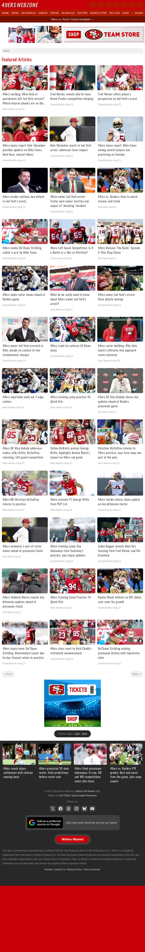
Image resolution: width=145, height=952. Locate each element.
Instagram (76, 809)
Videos (43, 13)
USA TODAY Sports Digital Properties (78, 795)
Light (77, 733)
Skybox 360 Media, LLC (88, 791)
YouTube (92, 809)
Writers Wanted (72, 839)
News (15, 13)
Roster (83, 13)
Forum (54, 13)
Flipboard (124, 5)
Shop (125, 13)
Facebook (61, 809)
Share (139, 13)
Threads (69, 809)
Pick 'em (114, 13)
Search (140, 5)
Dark (84, 733)
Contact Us (59, 869)
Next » (136, 674)
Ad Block (49, 681)
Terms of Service (91, 869)
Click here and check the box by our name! (91, 822)
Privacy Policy (74, 869)
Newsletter (98, 13)
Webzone (20, 5)
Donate (48, 869)
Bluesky (84, 809)
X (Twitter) (53, 809)
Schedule (68, 13)
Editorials (29, 13)
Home (5, 13)
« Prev (8, 674)
